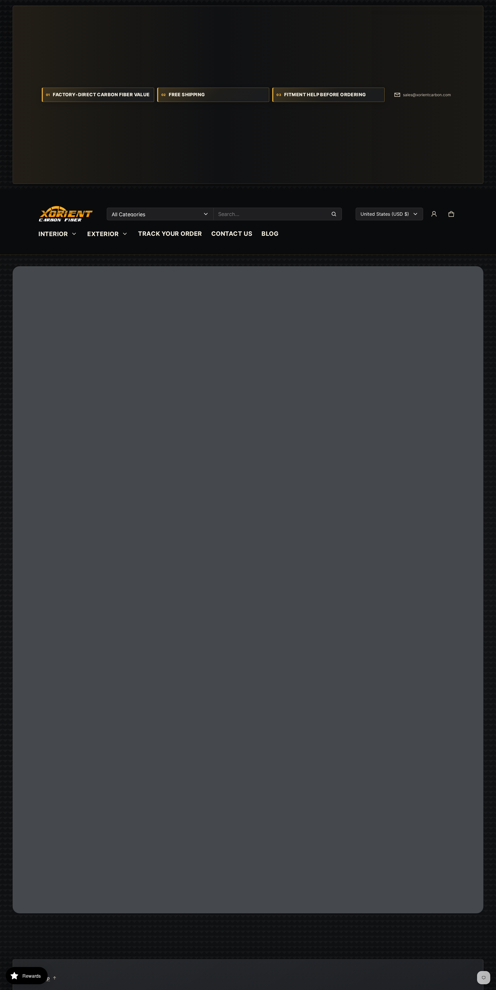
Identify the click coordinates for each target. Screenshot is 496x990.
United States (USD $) (385, 214)
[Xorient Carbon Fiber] (65, 214)
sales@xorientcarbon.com (427, 94)
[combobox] (277, 214)
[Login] (434, 214)
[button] (451, 214)
